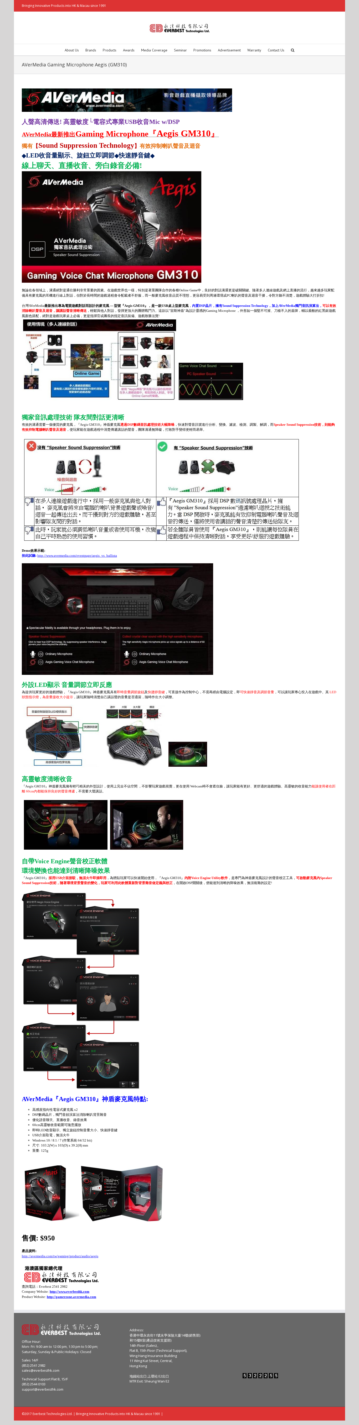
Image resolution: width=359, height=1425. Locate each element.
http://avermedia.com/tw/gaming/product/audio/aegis (60, 1256)
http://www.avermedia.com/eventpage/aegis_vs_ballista (77, 556)
